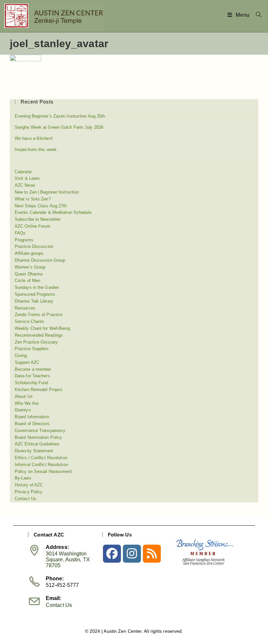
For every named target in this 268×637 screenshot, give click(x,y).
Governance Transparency (40, 430)
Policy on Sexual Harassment (43, 471)
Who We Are (27, 403)
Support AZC (27, 362)
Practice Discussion (34, 246)
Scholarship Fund (31, 382)
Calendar (23, 171)
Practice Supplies (32, 348)
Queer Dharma (28, 274)
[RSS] (152, 554)
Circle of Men (27, 280)
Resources (25, 308)
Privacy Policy (28, 491)
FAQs (20, 233)
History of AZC (29, 484)
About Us (24, 396)
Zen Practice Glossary (36, 342)
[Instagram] (132, 554)
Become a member (33, 369)
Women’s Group (30, 267)
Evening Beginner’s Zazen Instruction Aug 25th (60, 116)
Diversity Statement (34, 450)
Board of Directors (32, 423)
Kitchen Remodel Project (38, 389)
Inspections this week (36, 149)
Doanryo (23, 409)
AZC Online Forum (33, 226)
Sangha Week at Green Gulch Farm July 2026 (59, 127)
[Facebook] (112, 554)
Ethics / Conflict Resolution (41, 457)
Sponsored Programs (35, 294)
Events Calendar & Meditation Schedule (53, 212)
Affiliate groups (29, 253)
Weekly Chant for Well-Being (42, 328)
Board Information (32, 416)
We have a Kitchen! (34, 138)
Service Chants (29, 321)
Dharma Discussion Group (40, 260)
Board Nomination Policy (38, 437)
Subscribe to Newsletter (37, 219)
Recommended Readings (39, 335)
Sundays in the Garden (37, 287)
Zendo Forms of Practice (38, 314)
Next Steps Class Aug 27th (41, 205)
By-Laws (23, 478)
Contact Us (25, 498)
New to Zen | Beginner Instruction (47, 192)
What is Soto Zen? (33, 199)
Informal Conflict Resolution (41, 464)
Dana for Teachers (32, 375)
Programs (24, 239)
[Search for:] (256, 15)
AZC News (25, 185)
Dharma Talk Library (34, 301)
